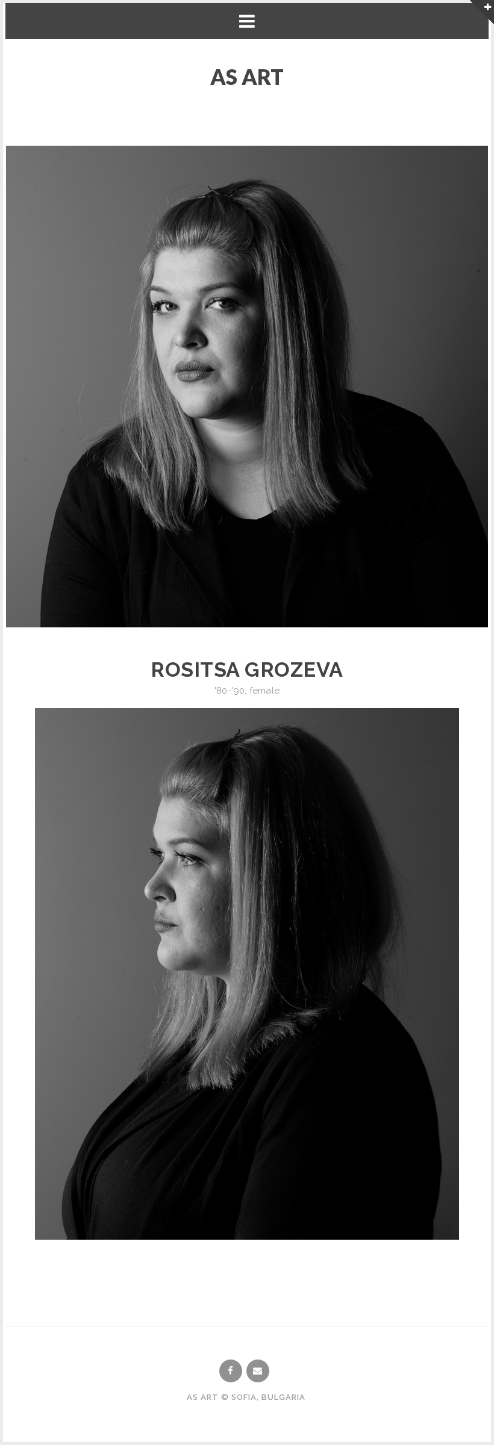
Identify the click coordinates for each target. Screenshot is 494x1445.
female (264, 690)
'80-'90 (229, 690)
